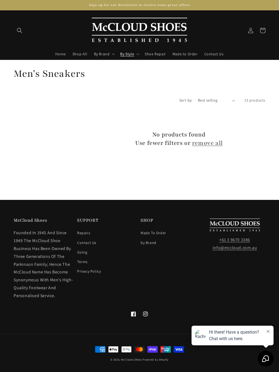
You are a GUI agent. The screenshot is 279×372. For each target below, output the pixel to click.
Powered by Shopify (155, 359)
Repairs (83, 232)
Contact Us (86, 242)
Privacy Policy (89, 271)
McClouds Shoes (131, 359)
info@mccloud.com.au (235, 248)
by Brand (148, 242)
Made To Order (153, 232)
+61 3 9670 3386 (234, 240)
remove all (207, 143)
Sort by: (185, 100)
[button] (20, 30)
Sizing (82, 252)
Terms (82, 261)
